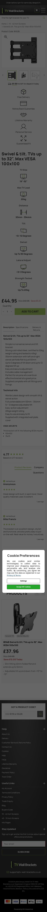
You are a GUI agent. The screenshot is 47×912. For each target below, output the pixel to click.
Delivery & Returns (36, 328)
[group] (23, 454)
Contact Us (6, 747)
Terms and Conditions (11, 792)
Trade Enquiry (7, 801)
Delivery (5, 738)
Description (8, 327)
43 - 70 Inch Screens (10, 818)
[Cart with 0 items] (37, 10)
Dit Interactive (28, 909)
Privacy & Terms (14, 575)
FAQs (4, 759)
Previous (3, 75)
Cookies (5, 751)
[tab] (22, 468)
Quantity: (7, 305)
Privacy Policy (7, 797)
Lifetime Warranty (9, 764)
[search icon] (44, 17)
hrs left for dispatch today (25, 83)
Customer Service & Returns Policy (16, 742)
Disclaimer (6, 768)
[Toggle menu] (43, 10)
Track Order (6, 776)
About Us (6, 734)
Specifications (22, 327)
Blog (3, 805)
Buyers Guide (7, 809)
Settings (23, 581)
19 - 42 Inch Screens (10, 814)
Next (44, 75)
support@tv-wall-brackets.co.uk (25, 872)
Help (4, 755)
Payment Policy (8, 772)
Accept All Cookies (23, 587)
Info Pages (6, 822)
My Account (7, 788)
